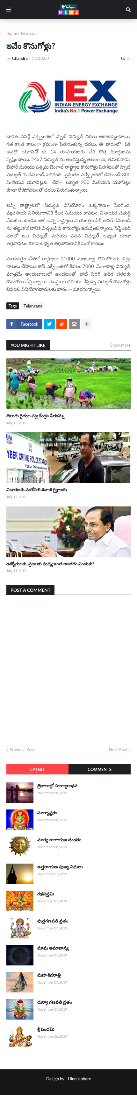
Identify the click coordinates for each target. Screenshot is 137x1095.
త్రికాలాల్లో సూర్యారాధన (57, 785)
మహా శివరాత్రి (49, 975)
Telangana (28, 33)
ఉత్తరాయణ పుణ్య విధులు (60, 866)
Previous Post (22, 749)
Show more (120, 345)
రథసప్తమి (45, 893)
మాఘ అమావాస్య (52, 947)
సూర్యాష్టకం (47, 812)
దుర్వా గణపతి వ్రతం (54, 1002)
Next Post (118, 749)
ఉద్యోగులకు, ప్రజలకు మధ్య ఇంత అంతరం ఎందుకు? (50, 563)
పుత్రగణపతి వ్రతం (52, 920)
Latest (37, 769)
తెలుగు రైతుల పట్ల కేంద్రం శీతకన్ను (35, 415)
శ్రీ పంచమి (45, 1029)
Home (11, 33)
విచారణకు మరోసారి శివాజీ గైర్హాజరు (36, 489)
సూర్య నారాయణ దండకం (59, 839)
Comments (100, 769)
